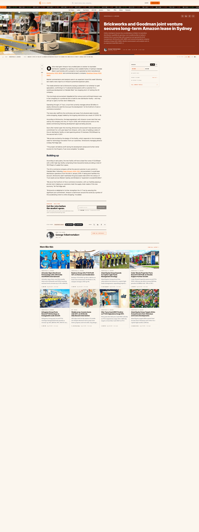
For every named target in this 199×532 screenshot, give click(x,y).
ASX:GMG (79, 224)
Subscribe (101, 207)
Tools (108, 10)
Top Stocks (86, 10)
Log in (146, 3)
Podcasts (127, 10)
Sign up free (155, 3)
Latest (78, 10)
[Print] (42, 68)
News (6, 56)
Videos (121, 10)
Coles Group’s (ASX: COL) (71, 171)
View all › (155, 77)
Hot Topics (71, 10)
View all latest (153, 247)
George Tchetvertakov (114, 49)
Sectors (101, 10)
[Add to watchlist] (156, 64)
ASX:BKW (70, 224)
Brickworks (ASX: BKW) (54, 73)
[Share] (42, 65)
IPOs (115, 10)
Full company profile (136, 84)
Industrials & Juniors (59, 224)
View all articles (98, 233)
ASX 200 (94, 10)
